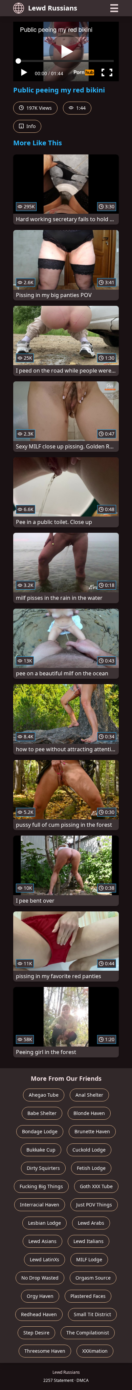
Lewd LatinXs (44, 1259)
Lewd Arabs (91, 1223)
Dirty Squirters (43, 1168)
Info (30, 126)
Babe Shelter (42, 1113)
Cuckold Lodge (89, 1149)
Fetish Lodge (91, 1168)
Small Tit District (92, 1314)
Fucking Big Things (41, 1186)
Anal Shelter (89, 1095)
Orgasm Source (93, 1278)
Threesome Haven (44, 1351)
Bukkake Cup (41, 1149)
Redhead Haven (39, 1314)
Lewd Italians (88, 1241)
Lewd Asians (42, 1241)
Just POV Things (94, 1204)
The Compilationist (87, 1332)
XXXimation (95, 1351)
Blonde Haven (89, 1113)
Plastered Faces (88, 1296)
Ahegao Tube (44, 1095)
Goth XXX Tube (96, 1186)
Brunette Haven (92, 1131)
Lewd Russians (52, 8)
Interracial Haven (39, 1204)
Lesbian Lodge (44, 1223)
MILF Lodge (89, 1259)
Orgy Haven (40, 1296)
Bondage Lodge (40, 1131)
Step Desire (36, 1332)
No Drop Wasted (40, 1278)
